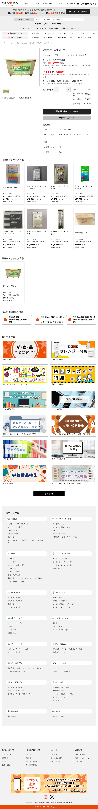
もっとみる (49, 494)
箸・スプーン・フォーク (61, 607)
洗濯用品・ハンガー (60, 652)
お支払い (5, 761)
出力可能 (56, 13)
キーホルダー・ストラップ (62, 562)
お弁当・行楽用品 (14, 607)
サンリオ (63, 33)
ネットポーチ (49, 33)
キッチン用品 (14, 43)
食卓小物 (11, 604)
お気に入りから (43, 24)
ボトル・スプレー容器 (61, 630)
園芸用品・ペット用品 (16, 690)
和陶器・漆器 (57, 597)
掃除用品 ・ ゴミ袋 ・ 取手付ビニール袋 (67, 649)
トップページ (24, 28)
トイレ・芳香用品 (14, 652)
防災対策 (35, 33)
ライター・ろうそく (60, 697)
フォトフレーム (58, 524)
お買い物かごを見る (88, 4)
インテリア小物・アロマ (61, 527)
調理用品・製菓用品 (15, 601)
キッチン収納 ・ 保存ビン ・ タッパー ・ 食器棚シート (26, 541)
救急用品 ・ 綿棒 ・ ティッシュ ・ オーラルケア (25, 668)
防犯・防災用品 (58, 690)
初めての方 (75, 28)
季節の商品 (12, 716)
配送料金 (5, 758)
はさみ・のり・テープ (16, 568)
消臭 (74, 33)
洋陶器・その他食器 (60, 601)
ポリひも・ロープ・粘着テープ (19, 694)
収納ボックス (12, 530)
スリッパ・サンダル (15, 623)
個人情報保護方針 (42, 802)
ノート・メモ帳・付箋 (16, 565)
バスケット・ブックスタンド (18, 524)
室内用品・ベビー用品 (61, 687)
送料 (17, 13)
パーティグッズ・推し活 (61, 671)
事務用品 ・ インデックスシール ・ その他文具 (25, 578)
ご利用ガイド (59, 4)
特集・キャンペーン (82, 758)
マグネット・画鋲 (14, 572)
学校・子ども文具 (14, 575)
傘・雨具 (56, 700)
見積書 (28, 754)
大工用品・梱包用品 (15, 687)
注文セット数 (48, 90)
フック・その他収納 (15, 527)
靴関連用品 (12, 633)
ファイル (11, 558)
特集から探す (54, 28)
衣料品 (10, 626)
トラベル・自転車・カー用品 (63, 694)
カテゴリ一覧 (80, 754)
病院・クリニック (65, 37)
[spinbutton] (62, 89)
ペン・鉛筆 (12, 562)
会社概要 (29, 802)
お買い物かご (80, 761)
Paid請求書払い (32, 765)
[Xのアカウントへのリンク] (52, 797)
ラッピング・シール (60, 534)
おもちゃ (56, 668)
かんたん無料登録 (77, 11)
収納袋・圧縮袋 (13, 534)
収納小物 (11, 537)
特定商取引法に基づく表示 (61, 802)
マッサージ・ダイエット (16, 671)
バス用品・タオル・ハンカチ (18, 649)
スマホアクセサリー (60, 558)
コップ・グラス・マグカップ (63, 604)
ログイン (38, 4)
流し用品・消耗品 (27, 43)
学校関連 (35, 37)
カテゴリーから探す (39, 28)
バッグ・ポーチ (13, 630)
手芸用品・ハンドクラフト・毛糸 (65, 537)
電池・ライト (57, 568)
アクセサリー (57, 626)
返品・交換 (6, 765)
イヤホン (84, 33)
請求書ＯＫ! (35, 13)
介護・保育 (48, 37)
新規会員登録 (47, 4)
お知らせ (65, 28)
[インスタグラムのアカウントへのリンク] (45, 797)
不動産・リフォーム (85, 37)
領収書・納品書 (32, 761)
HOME (4, 43)
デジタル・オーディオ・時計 (63, 565)
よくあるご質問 (56, 758)
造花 (54, 530)
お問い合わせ (70, 4)
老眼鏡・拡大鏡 (58, 716)
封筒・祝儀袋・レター (16, 581)
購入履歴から (58, 24)
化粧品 (55, 623)
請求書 (28, 758)
